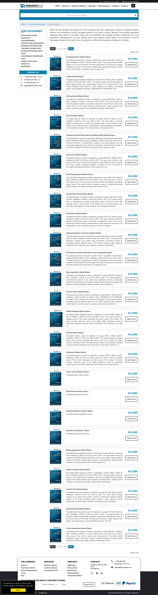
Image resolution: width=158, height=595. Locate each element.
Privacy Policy (72, 568)
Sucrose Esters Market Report (77, 292)
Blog (22, 575)
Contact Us (43, 593)
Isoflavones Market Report (76, 352)
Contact (124, 6)
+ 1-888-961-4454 (106, 1)
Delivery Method (73, 573)
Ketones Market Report (75, 333)
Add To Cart (131, 65)
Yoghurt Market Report (74, 76)
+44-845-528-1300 (30, 80)
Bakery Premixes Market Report (78, 470)
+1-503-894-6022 (30, 82)
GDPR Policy (71, 565)
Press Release (103, 6)
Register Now (89, 584)
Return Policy (72, 570)
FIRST (53, 48)
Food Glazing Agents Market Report (79, 174)
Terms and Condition (74, 575)
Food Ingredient (28, 40)
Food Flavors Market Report (76, 213)
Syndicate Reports (50, 565)
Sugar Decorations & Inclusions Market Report (83, 233)
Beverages (25, 66)
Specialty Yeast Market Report (77, 430)
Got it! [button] (18, 590)
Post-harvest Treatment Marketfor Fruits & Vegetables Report (89, 252)
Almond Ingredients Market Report (79, 411)
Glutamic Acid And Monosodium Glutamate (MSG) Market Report (90, 135)
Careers (115, 6)
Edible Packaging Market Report (78, 311)
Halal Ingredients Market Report (78, 509)
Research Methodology (29, 570)
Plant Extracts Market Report (77, 391)
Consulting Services (51, 570)
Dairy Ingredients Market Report (78, 272)
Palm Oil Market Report (75, 116)
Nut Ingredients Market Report (77, 96)
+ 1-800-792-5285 (30, 77)
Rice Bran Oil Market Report (76, 155)
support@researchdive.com (131, 1)
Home (57, 6)
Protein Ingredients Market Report (79, 528)
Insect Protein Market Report (77, 489)
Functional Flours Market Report (78, 57)
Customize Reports (50, 568)
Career (23, 573)
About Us (65, 6)
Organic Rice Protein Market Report (79, 194)
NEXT (71, 48)
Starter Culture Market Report (77, 372)
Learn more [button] (29, 585)
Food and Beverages (36, 24)
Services (92, 6)
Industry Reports (79, 6)
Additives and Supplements (32, 43)
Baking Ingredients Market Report (79, 450)
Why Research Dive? (28, 568)
